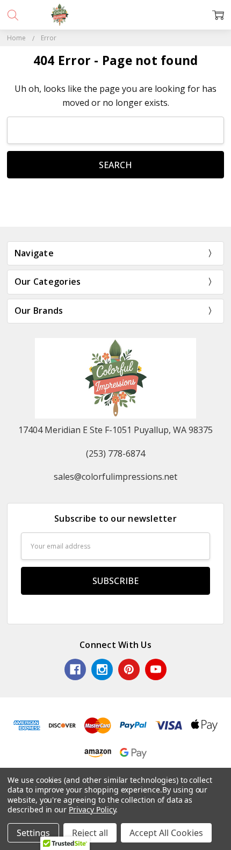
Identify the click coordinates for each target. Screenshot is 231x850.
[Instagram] (102, 669)
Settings (33, 833)
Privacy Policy (92, 809)
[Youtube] (156, 669)
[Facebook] (75, 669)
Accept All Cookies (166, 833)
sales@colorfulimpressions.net (115, 476)
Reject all (90, 833)
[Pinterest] (129, 669)
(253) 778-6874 (115, 453)
